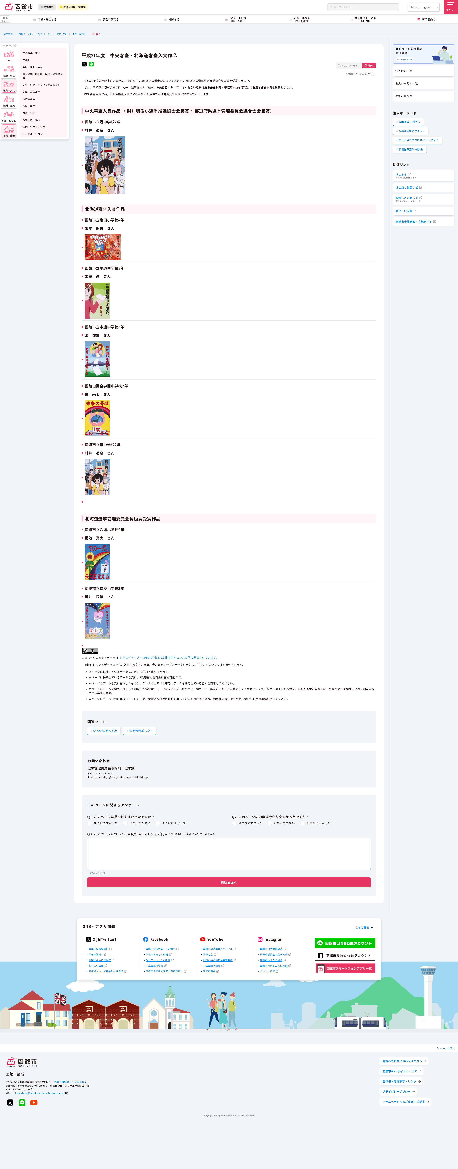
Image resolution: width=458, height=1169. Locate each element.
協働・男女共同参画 (34, 127)
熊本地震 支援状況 (409, 122)
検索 (370, 65)
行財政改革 (29, 99)
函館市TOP (8, 33)
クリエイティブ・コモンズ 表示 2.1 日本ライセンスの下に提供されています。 (169, 657)
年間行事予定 (403, 96)
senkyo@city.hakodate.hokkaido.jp (123, 777)
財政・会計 (29, 113)
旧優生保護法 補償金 (411, 149)
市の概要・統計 (31, 53)
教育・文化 (62, 33)
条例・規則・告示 (33, 67)
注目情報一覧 (403, 71)
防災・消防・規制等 (74, 7)
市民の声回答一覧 (406, 83)
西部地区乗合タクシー (412, 131)
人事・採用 (29, 106)
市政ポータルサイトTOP (30, 33)
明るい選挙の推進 (105, 730)
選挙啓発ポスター (141, 730)
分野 (49, 33)
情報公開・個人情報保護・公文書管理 (43, 76)
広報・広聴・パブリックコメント (41, 85)
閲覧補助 (48, 7)
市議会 (26, 60)
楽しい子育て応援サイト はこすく (419, 140)
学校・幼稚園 (78, 33)
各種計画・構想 (31, 120)
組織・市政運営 (31, 92)
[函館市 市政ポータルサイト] (19, 7)
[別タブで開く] (84, 64)
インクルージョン (33, 134)
